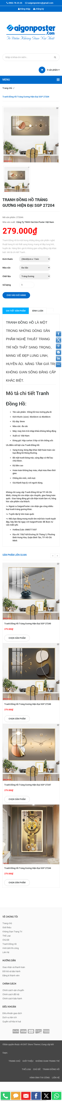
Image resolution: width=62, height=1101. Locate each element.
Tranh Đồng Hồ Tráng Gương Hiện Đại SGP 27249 (27, 623)
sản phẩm (52, 70)
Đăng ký (40, 9)
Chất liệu (6, 276)
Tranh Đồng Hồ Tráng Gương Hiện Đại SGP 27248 (27, 704)
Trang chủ (7, 88)
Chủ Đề (5, 940)
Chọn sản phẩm (17, 638)
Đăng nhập (25, 9)
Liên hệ (5, 952)
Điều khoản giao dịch (12, 1013)
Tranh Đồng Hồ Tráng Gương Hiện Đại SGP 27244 (27, 868)
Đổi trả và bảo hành (11, 971)
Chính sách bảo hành (12, 998)
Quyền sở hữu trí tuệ (11, 1021)
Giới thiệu (6, 927)
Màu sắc (6, 267)
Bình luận (37, 311)
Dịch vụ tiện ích (9, 1017)
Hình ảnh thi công (10, 948)
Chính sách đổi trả (10, 994)
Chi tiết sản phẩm (15, 311)
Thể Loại (6, 935)
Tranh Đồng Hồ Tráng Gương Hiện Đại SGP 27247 (27, 785)
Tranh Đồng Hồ (20, 322)
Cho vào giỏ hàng (16, 295)
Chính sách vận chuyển (13, 990)
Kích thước (7, 259)
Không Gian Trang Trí (12, 931)
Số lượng (6, 285)
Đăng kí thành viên (11, 975)
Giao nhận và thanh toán (13, 967)
